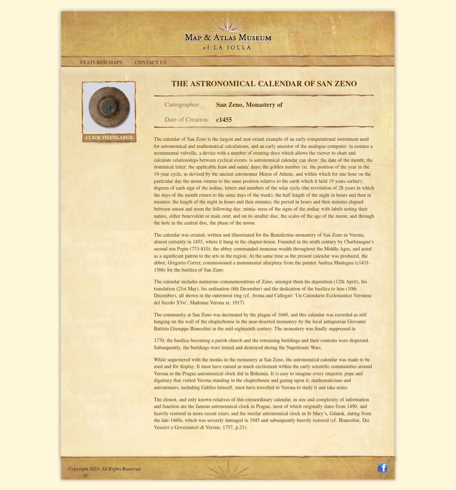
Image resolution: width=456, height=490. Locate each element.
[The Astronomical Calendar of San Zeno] (107, 106)
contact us (150, 62)
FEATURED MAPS (101, 62)
